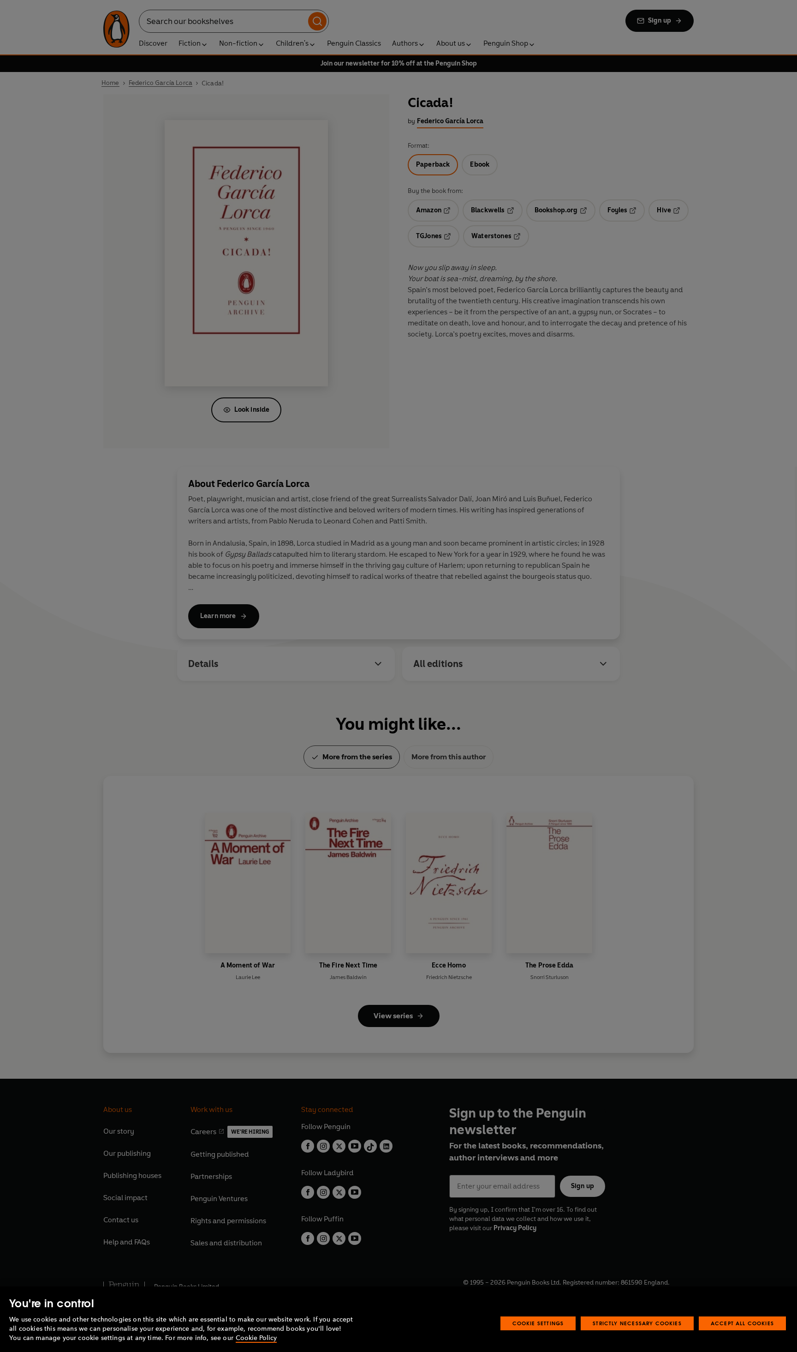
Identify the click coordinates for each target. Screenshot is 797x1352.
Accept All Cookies (742, 1323)
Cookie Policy (256, 1338)
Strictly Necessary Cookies (637, 1323)
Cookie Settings (538, 1323)
